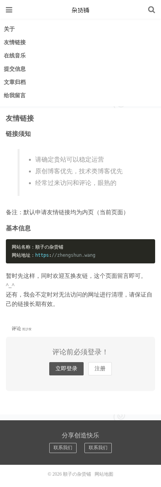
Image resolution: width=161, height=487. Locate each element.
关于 (9, 29)
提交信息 (15, 69)
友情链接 (15, 42)
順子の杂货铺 (80, 10)
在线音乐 (15, 56)
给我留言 (15, 95)
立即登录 (66, 368)
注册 (100, 368)
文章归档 (15, 82)
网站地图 (104, 474)
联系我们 (63, 447)
